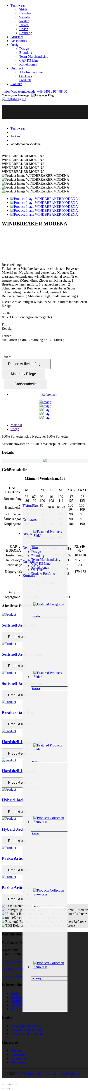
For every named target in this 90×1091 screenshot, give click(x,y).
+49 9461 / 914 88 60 (51, 91)
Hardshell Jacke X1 (19, 771)
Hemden (25, 13)
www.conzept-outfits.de (26, 1034)
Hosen (23, 29)
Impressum (18, 1054)
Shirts (23, 9)
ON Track (17, 1009)
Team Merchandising (33, 56)
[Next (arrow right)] (8, 1088)
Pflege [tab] (14, 429)
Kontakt (16, 1050)
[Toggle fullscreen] (12, 1084)
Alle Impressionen (31, 72)
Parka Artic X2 (15, 887)
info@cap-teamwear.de (18, 91)
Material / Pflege (23, 374)
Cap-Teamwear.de (29, 1073)
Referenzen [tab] (49, 394)
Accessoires (18, 1005)
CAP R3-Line (28, 60)
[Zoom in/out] (16, 1084)
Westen (24, 21)
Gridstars (16, 1001)
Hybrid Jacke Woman (22, 829)
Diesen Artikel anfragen (26, 364)
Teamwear (17, 128)
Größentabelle (25, 384)
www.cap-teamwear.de (17, 976)
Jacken (24, 25)
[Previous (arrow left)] (3, 1088)
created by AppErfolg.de (63, 1073)
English (21, 99)
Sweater (24, 17)
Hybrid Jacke (14, 800)
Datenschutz (19, 1058)
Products (25, 80)
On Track (25, 76)
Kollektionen (28, 64)
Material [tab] (16, 425)
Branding (25, 33)
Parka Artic (12, 858)
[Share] (8, 1084)
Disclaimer (17, 1062)
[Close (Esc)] (3, 1084)
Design (24, 48)
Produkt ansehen (21, 637)
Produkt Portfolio (43, 573)
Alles (34, 566)
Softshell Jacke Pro (19, 625)
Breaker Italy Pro (17, 712)
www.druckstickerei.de (26, 1030)
